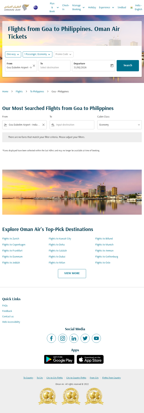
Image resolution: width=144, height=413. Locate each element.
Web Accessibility (11, 322)
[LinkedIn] (73, 338)
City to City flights (54, 378)
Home (5, 91)
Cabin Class (103, 116)
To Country (28, 378)
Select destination (49, 67)
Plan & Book (55, 7)
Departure (79, 63)
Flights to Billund (104, 238)
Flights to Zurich (10, 238)
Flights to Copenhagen (13, 244)
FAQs (5, 305)
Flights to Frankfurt (12, 250)
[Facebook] (51, 338)
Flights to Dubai (57, 256)
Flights (19, 91)
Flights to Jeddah (11, 262)
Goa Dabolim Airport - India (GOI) (19, 67)
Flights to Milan (57, 262)
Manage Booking (79, 7)
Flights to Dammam (12, 256)
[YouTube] (96, 338)
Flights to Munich (104, 244)
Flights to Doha (57, 244)
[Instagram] (62, 338)
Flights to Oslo (102, 262)
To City (40, 378)
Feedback (7, 311)
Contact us (8, 316)
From (9, 63)
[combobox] (24, 125)
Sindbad (122, 7)
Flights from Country (111, 378)
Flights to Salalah (58, 250)
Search (128, 65)
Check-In (65, 7)
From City (94, 378)
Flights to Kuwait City (60, 238)
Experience (107, 7)
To (41, 63)
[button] (37, 54)
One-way (11, 54)
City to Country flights (76, 378)
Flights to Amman (104, 250)
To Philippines (37, 91)
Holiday (92, 7)
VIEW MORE (72, 273)
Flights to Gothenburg (106, 256)
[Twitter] (85, 338)
